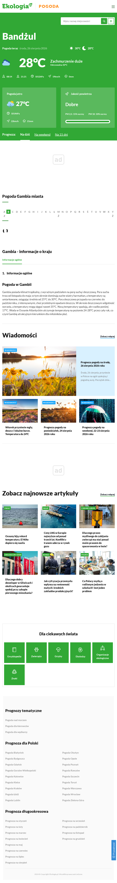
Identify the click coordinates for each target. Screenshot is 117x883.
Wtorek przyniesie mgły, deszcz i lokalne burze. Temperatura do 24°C (19, 430)
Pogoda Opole (69, 758)
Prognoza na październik (75, 827)
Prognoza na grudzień (73, 839)
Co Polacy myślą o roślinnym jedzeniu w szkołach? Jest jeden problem (94, 586)
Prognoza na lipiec (14, 857)
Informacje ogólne (12, 259)
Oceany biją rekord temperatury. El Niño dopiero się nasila (16, 539)
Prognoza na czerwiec (16, 851)
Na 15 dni (61, 134)
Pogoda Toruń (69, 782)
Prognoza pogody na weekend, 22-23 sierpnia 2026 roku (96, 430)
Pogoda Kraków (13, 788)
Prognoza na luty (14, 827)
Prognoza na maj (14, 845)
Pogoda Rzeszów (71, 770)
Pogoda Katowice (14, 776)
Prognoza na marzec (15, 833)
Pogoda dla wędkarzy (16, 732)
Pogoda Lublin (12, 800)
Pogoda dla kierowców (17, 726)
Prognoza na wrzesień (73, 821)
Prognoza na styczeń (16, 821)
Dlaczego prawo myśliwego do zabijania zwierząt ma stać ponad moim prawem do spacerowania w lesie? (95, 539)
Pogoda (49, 6)
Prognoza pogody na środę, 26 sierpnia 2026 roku (95, 364)
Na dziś (25, 134)
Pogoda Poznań (70, 764)
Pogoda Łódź (12, 794)
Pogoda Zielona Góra (73, 800)
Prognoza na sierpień (16, 862)
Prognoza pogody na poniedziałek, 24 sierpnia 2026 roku (58, 430)
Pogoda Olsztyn (70, 753)
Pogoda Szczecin (70, 776)
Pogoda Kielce (12, 782)
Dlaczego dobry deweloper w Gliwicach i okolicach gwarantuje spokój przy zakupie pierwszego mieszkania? (19, 586)
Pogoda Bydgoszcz (15, 758)
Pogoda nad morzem (16, 720)
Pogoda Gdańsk (13, 764)
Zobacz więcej (107, 336)
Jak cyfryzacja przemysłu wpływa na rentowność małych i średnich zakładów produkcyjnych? (58, 586)
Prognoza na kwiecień (16, 839)
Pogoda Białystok (14, 753)
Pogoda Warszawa (72, 788)
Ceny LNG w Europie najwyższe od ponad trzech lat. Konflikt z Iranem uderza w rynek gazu (57, 539)
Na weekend (42, 134)
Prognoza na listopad (73, 833)
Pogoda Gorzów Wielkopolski (20, 770)
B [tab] (8, 211)
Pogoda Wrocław (71, 794)
